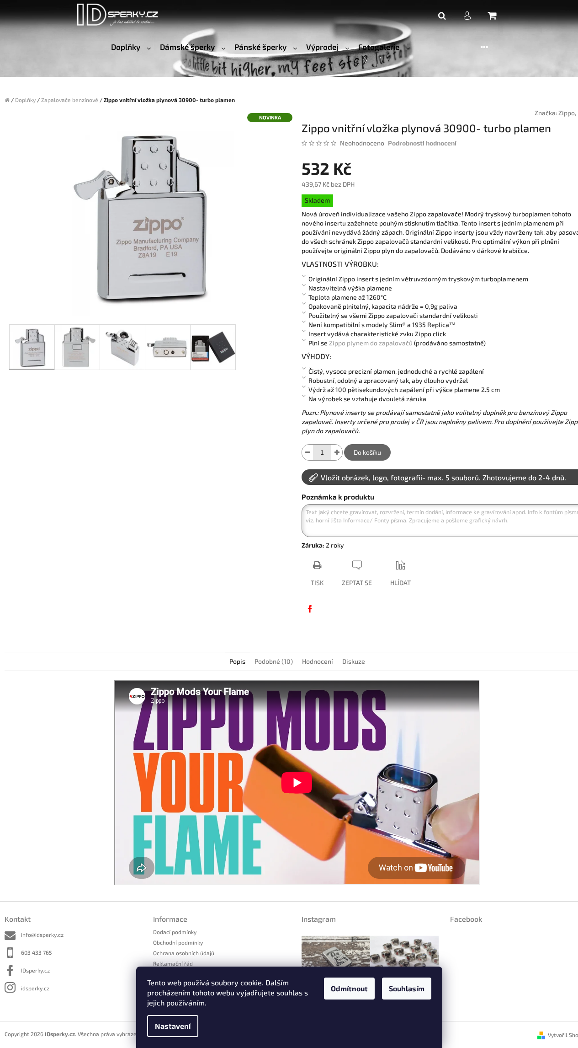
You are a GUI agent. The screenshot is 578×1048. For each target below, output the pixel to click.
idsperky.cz (35, 988)
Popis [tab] (237, 661)
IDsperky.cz (35, 970)
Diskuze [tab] (353, 661)
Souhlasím (406, 988)
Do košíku (367, 452)
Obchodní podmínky (178, 942)
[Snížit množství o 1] (307, 452)
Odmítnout (349, 988)
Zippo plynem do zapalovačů (371, 343)
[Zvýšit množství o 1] (336, 452)
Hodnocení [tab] (317, 661)
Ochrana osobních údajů (183, 953)
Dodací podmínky (174, 932)
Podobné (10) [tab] (274, 661)
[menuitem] (130, 47)
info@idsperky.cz (42, 934)
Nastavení (173, 1025)
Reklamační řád (173, 963)
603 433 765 (36, 952)
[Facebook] (310, 609)
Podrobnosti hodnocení (422, 143)
